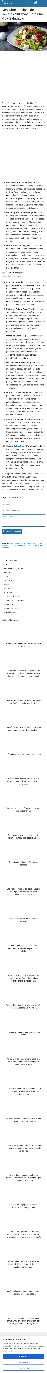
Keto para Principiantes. (11, 596)
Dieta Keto (7, 572)
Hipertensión (7, 592)
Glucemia (6, 588)
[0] (35, 4)
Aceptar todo (23, 1356)
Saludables (19, 446)
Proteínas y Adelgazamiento (13, 600)
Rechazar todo (23, 1368)
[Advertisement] (23, 76)
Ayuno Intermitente (10, 560)
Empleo (6, 576)
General (6, 584)
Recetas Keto (8, 604)
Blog (5, 564)
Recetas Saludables (10, 608)
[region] (23, 1354)
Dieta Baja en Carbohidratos (13, 568)
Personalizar (23, 1362)
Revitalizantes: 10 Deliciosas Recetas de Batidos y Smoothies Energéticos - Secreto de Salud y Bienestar (23, 545)
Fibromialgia (7, 580)
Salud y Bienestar (9, 612)
